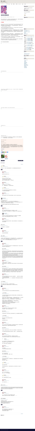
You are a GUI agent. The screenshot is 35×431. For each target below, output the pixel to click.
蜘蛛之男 (25, 32)
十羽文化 (25, 60)
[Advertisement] (28, 23)
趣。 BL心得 (3, 1)
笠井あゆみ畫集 (28, 42)
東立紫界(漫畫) (25, 64)
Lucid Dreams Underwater (27, 53)
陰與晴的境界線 (3, 160)
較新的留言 (22, 164)
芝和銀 (25, 33)
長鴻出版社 (25, 66)
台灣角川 (25, 61)
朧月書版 (25, 63)
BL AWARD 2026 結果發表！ (30, 45)
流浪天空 (4, 198)
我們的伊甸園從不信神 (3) (27, 30)
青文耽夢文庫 (25, 67)
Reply (1, 169)
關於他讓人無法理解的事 (20, 160)
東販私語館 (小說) (26, 65)
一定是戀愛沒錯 (28, 39)
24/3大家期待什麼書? (29, 43)
